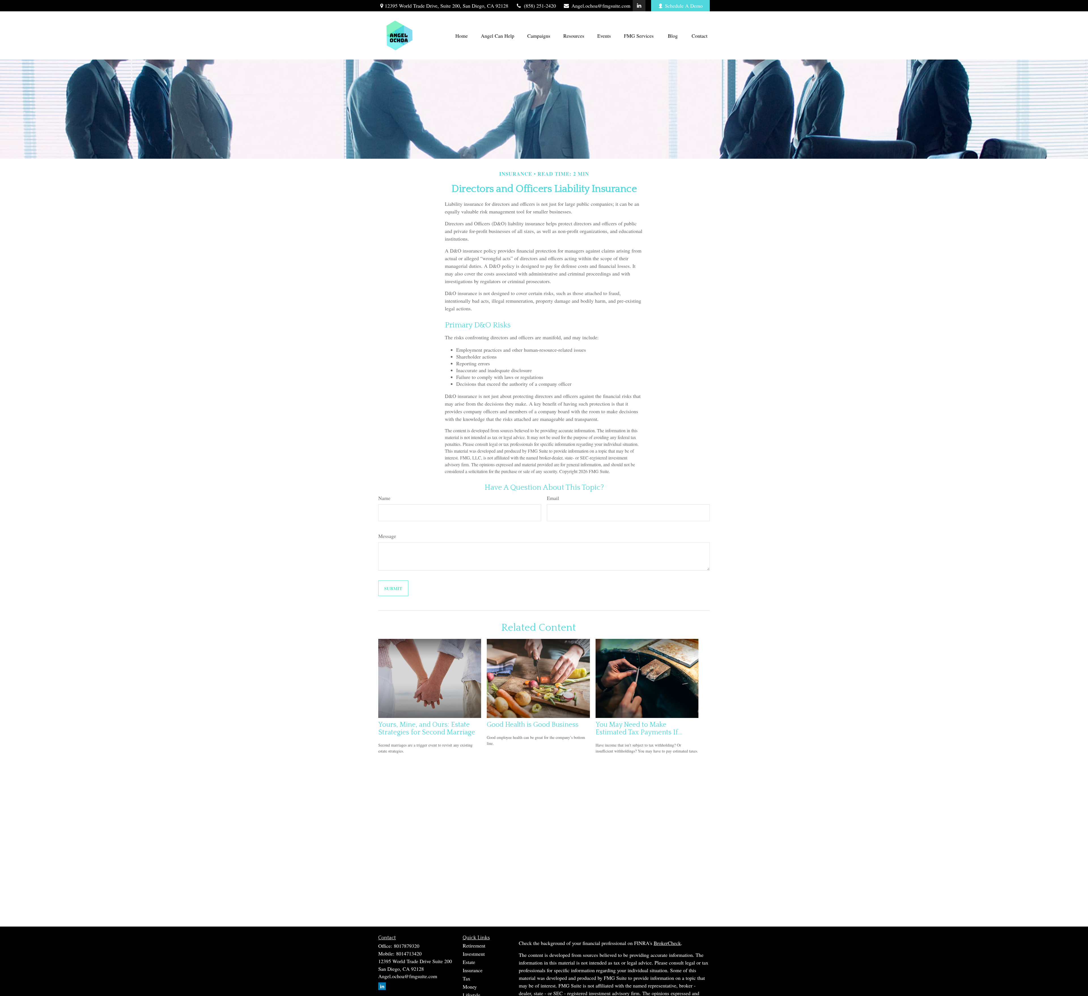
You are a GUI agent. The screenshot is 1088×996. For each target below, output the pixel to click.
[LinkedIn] (639, 5)
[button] (461, 35)
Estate (469, 962)
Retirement (474, 945)
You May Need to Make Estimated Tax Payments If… (639, 728)
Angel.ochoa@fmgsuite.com (600, 5)
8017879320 (406, 945)
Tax (466, 978)
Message (387, 536)
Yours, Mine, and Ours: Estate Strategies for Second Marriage (426, 728)
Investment (474, 953)
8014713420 (409, 953)
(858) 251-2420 (540, 5)
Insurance (473, 970)
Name (384, 498)
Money (470, 986)
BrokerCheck (667, 943)
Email (553, 498)
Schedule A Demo (684, 5)
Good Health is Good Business (533, 724)
